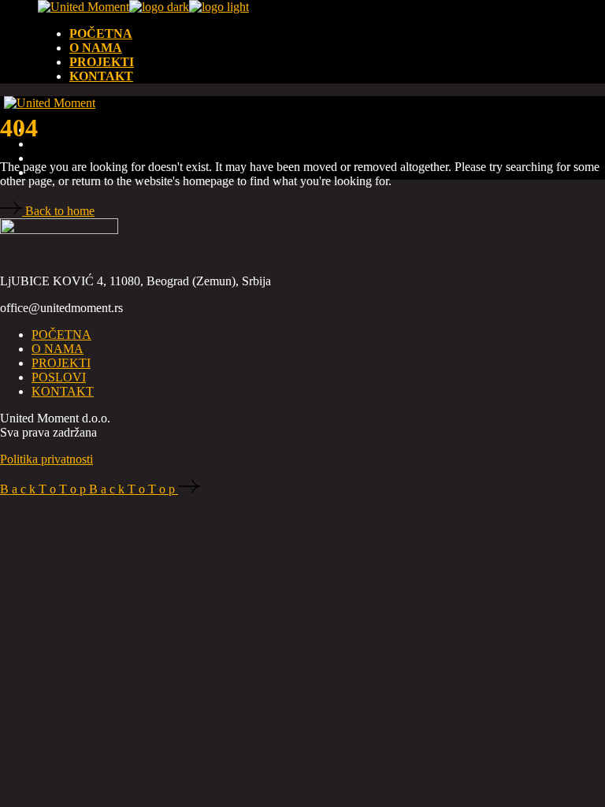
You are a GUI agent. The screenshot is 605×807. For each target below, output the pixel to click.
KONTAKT (63, 391)
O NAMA (58, 348)
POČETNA (61, 334)
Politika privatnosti (46, 459)
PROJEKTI (61, 363)
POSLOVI (59, 377)
